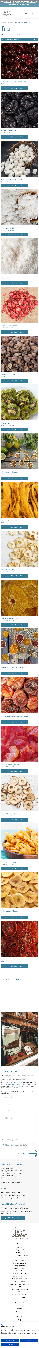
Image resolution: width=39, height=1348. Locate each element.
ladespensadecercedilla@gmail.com (14, 1084)
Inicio (3, 22)
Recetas (19, 1308)
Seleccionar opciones (14, 88)
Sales (19, 1292)
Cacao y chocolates (19, 1266)
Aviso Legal (19, 1143)
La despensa (19, 1306)
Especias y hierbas (19, 1273)
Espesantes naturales (19, 1294)
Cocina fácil (20, 1247)
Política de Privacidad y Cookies (19, 1144)
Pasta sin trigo (19, 1297)
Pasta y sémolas (19, 1250)
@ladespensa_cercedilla (10, 1198)
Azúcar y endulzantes (19, 1263)
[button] (26, 12)
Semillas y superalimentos (19, 1255)
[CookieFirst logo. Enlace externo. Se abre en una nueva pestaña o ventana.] (2, 1325)
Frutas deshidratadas (19, 1276)
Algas (19, 1287)
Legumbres (19, 1260)
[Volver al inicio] (6, 12)
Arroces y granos (19, 1252)
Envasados (19, 1271)
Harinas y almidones (19, 1279)
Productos (9, 22)
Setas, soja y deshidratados (19, 1284)
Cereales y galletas (19, 1268)
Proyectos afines (19, 1311)
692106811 (15, 1086)
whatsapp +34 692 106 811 (10, 1192)
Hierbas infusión (19, 1281)
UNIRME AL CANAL (14, 1218)
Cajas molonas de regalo (19, 1289)
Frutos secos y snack (19, 1258)
